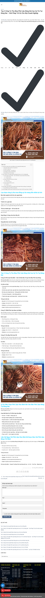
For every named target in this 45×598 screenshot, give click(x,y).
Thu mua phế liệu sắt (27, 574)
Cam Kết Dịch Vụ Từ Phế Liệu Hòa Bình (10, 187)
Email (3, 503)
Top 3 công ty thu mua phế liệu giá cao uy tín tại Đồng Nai (12, 534)
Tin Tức (2, 9)
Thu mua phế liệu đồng (27, 569)
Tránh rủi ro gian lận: (7, 169)
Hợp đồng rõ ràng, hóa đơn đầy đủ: (10, 171)
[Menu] (1, 4)
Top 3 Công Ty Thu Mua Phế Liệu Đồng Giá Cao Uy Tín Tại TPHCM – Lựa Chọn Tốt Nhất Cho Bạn (20, 549)
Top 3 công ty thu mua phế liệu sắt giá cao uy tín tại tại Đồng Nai (14, 532)
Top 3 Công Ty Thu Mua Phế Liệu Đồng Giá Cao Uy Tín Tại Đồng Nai (15, 174)
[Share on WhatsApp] (17, 472)
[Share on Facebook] (19, 472)
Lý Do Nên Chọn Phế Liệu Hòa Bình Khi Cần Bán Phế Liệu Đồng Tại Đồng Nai (16, 186)
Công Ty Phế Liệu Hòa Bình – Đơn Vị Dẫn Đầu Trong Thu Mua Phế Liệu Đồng (16, 175)
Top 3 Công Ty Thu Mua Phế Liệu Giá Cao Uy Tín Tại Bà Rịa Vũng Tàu (15, 545)
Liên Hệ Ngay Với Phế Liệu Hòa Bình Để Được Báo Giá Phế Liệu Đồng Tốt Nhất (17, 189)
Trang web (4, 508)
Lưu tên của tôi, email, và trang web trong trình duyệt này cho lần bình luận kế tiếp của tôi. (22, 513)
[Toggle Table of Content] (30, 165)
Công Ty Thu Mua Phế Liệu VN (9, 182)
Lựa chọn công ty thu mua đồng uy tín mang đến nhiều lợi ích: (14, 166)
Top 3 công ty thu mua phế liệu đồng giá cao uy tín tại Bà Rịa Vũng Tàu (15, 540)
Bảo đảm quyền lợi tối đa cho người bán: (11, 167)
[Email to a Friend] (24, 472)
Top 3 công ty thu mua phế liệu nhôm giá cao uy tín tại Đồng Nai (13, 526)
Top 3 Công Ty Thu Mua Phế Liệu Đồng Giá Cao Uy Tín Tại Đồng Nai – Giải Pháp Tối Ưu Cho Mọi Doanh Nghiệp (21, 529)
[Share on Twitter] (21, 472)
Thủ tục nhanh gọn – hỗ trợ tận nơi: (10, 170)
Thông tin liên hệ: (8, 181)
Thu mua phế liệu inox (27, 577)
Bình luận (4, 487)
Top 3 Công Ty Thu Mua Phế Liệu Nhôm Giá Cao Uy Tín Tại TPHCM (14, 547)
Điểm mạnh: (8, 180)
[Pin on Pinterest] (26, 472)
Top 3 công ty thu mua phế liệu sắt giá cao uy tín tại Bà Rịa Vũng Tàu (14, 542)
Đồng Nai (4, 19)
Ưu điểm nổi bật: (8, 176)
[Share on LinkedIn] (28, 472)
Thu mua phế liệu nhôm (28, 572)
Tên (3, 497)
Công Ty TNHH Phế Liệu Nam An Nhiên (10, 179)
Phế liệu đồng (4, 112)
